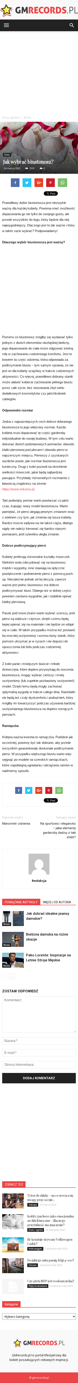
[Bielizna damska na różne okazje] (13, 939)
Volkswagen (35, 1248)
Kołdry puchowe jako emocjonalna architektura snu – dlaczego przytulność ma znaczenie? (50, 1220)
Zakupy (33, 1204)
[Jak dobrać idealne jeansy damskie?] (13, 918)
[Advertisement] (39, 72)
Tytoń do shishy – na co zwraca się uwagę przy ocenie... (50, 1197)
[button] (72, 25)
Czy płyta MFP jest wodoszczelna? (50, 1281)
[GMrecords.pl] (39, 10)
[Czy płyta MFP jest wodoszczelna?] (13, 1286)
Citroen (33, 1265)
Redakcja (39, 880)
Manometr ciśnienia (16, 824)
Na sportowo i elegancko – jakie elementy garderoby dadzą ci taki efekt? (58, 830)
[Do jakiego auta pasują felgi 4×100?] (13, 1265)
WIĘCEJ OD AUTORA (57, 902)
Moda (7, 154)
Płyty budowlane (38, 1285)
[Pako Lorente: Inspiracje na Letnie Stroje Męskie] (13, 960)
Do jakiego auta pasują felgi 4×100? (50, 1260)
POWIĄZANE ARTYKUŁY (21, 902)
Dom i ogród (36, 1229)
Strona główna (11, 117)
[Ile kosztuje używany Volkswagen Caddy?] (13, 1244)
